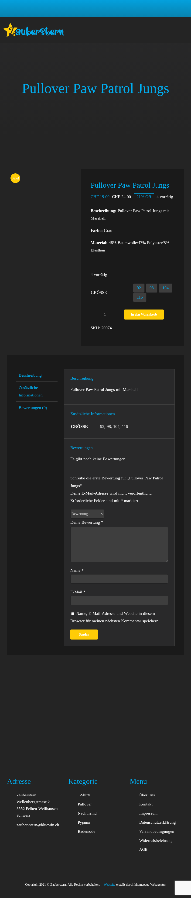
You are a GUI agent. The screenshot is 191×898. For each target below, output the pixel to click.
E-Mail (77, 592)
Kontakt (146, 804)
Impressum (148, 813)
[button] (153, 8)
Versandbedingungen (156, 831)
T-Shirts (84, 795)
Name (77, 570)
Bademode (86, 831)
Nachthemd (87, 813)
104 (165, 288)
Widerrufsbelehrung (156, 840)
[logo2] (33, 25)
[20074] (40, 202)
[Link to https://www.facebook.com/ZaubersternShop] (95, 893)
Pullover (85, 804)
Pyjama (84, 822)
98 (152, 288)
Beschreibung (30, 375)
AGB (143, 849)
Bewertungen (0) (33, 407)
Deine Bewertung (86, 522)
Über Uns (147, 795)
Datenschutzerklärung (157, 822)
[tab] (37, 375)
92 (139, 288)
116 (140, 297)
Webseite (109, 884)
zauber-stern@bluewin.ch (38, 825)
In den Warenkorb (144, 314)
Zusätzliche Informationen (31, 391)
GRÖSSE (99, 292)
